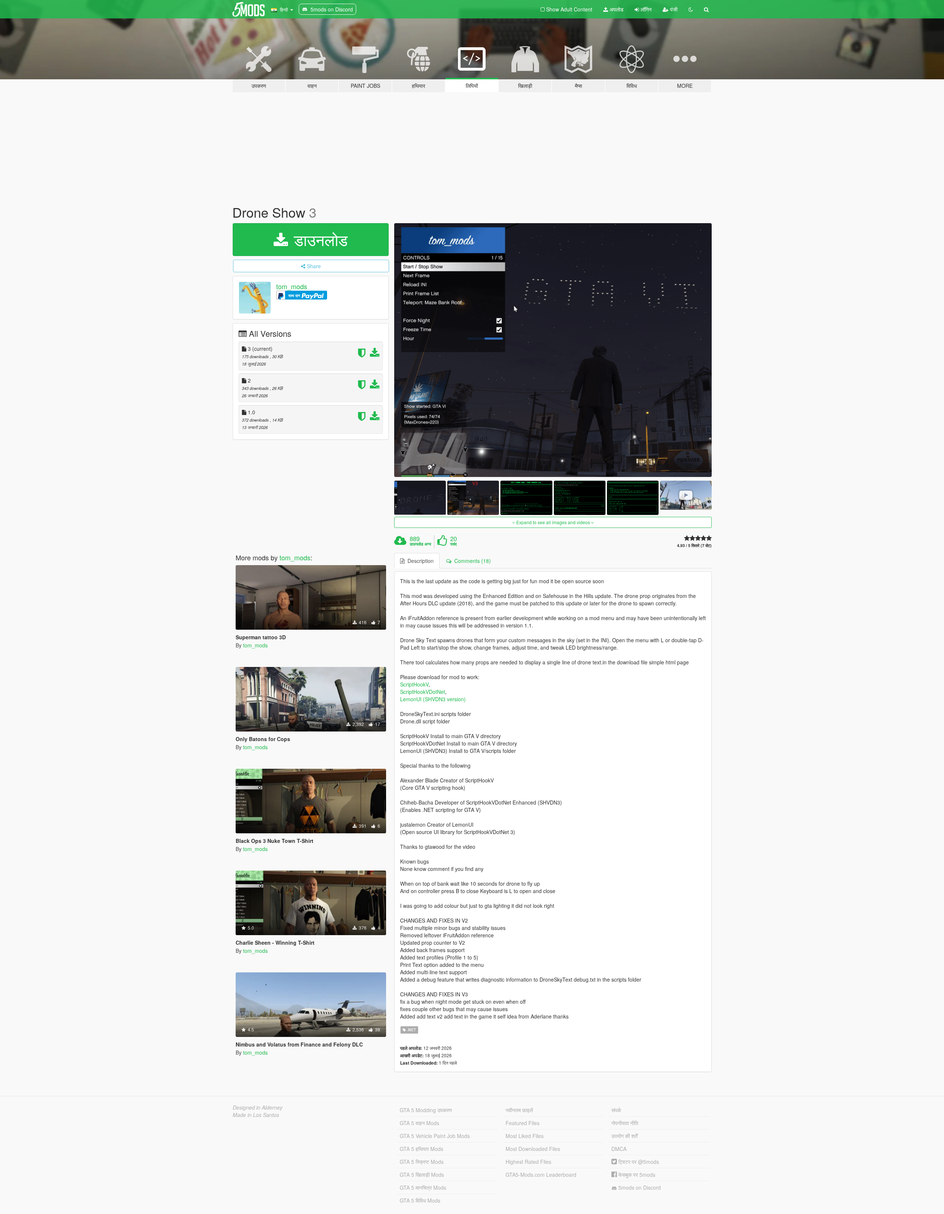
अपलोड (616, 9)
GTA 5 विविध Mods (420, 1200)
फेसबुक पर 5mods (636, 1174)
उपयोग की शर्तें (624, 1135)
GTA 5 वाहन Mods (419, 1123)
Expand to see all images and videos (553, 522)
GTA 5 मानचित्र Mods (423, 1187)
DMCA (619, 1148)
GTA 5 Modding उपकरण (426, 1110)
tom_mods (291, 286)
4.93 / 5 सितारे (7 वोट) (694, 545)
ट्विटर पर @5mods (638, 1161)
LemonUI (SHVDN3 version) (433, 699)
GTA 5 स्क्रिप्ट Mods (422, 1161)
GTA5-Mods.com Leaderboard (541, 1174)
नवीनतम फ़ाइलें (519, 1110)
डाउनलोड (318, 239)
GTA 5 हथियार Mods (421, 1148)
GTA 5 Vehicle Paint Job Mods (435, 1135)
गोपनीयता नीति (624, 1123)
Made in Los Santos (256, 1114)
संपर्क (616, 1110)
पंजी (673, 9)
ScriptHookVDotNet (422, 691)
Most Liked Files (525, 1135)
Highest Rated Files (528, 1161)
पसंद (453, 544)
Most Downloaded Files (533, 1148)
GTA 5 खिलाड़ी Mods (422, 1174)
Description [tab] (419, 560)
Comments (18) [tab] (471, 560)
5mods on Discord (639, 1187)
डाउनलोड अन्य (420, 544)
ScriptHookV (414, 684)
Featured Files (522, 1123)
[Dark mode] (690, 9)
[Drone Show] (553, 350)
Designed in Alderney (257, 1107)
